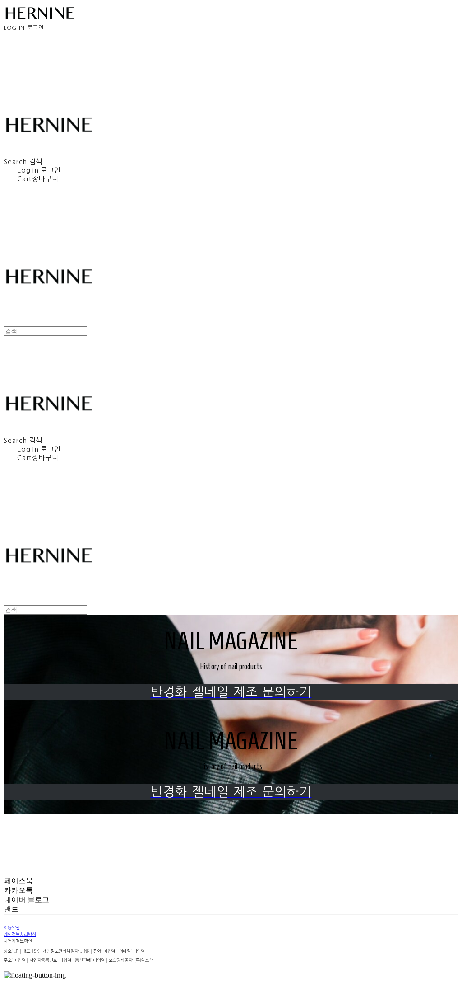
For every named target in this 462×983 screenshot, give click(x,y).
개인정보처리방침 (20, 934)
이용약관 (12, 927)
